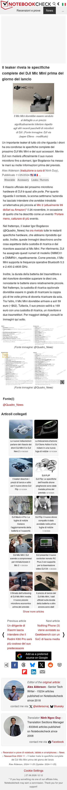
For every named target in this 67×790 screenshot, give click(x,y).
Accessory (23, 179)
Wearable (9, 179)
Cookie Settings (33, 770)
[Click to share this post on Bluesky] (32, 665)
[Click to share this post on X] (41, 665)
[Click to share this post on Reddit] (50, 665)
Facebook (57, 742)
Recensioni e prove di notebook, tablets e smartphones (30, 752)
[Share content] (6, 665)
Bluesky (58, 706)
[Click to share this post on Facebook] (14, 665)
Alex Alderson (36, 687)
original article (51, 682)
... (63, 10)
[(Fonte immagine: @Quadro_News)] (33, 335)
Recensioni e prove (28, 10)
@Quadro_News (13, 405)
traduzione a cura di (33, 170)
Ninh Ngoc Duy (51, 718)
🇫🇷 (36, 175)
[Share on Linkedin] (33, 671)
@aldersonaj (40, 706)
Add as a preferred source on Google (37, 656)
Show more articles (33, 611)
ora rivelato (36, 230)
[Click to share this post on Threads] (23, 665)
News (49, 10)
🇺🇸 (32, 175)
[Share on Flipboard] (24, 671)
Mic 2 (40, 205)
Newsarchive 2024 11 (14, 756)
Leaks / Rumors (40, 179)
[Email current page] (42, 672)
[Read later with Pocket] (59, 665)
